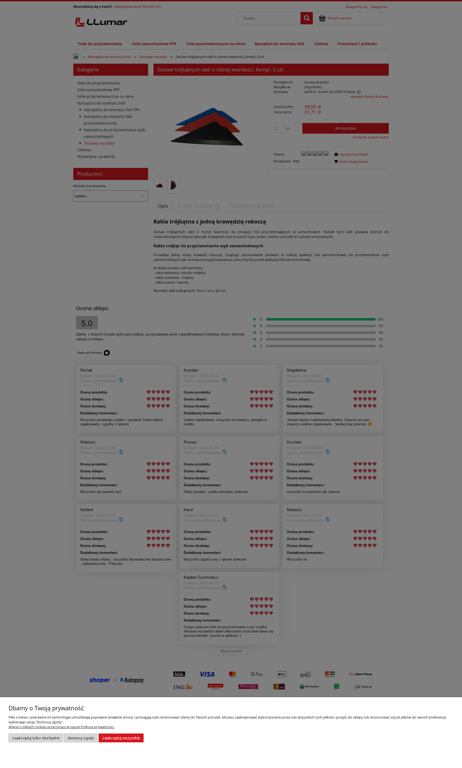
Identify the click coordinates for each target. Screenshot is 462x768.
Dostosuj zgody (81, 738)
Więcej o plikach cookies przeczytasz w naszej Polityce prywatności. (61, 726)
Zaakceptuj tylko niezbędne (36, 738)
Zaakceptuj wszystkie (121, 738)
